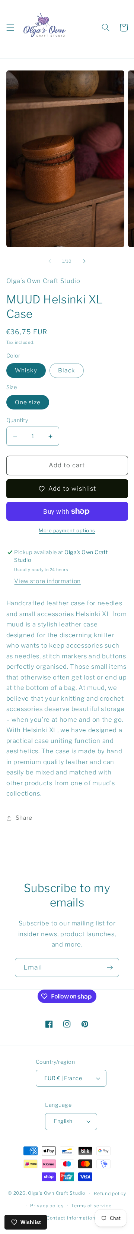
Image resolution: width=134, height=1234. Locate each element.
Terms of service (91, 1205)
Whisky (26, 370)
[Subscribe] (110, 967)
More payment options (67, 530)
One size (28, 402)
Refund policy (110, 1193)
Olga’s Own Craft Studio (56, 1193)
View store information (47, 581)
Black (66, 370)
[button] (10, 27)
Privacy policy (47, 1205)
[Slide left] (50, 261)
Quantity (17, 420)
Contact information (71, 1218)
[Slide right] (84, 261)
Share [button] (24, 817)
